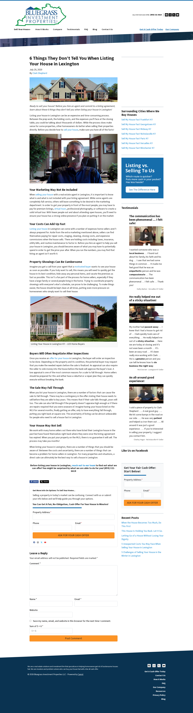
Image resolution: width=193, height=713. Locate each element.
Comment (35, 563)
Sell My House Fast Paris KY (134, 138)
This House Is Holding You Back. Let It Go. (142, 531)
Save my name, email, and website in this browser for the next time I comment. (72, 621)
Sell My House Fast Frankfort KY (137, 119)
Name (33, 599)
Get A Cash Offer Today (151, 29)
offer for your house (59, 358)
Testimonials (73, 29)
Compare (57, 29)
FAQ (86, 29)
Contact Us (107, 29)
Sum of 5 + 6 (36, 626)
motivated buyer (83, 266)
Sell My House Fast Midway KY (136, 129)
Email (78, 523)
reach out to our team (83, 465)
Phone (36, 523)
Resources (160, 691)
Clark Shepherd (40, 73)
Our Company (172, 29)
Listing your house (39, 229)
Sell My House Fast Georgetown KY (138, 124)
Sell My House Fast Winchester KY (137, 148)
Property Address (42, 512)
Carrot (80, 674)
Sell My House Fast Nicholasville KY (138, 133)
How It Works (41, 29)
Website (34, 610)
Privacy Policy (159, 695)
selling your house (44, 194)
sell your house (71, 129)
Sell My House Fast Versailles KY (137, 143)
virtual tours (60, 208)
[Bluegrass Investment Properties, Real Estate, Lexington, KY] (142, 80)
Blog (95, 29)
